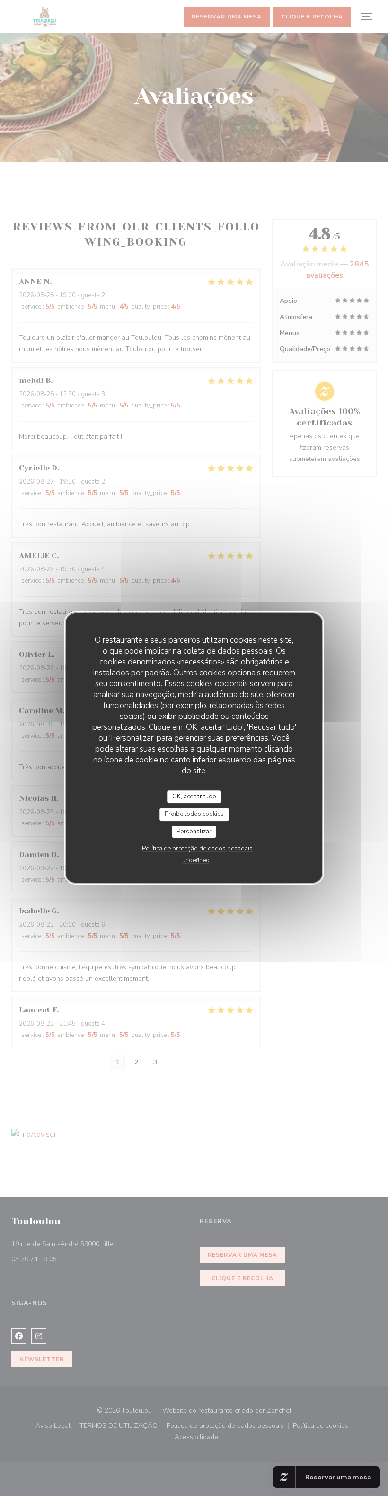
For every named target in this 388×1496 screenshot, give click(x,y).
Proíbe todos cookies (194, 814)
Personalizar (194, 831)
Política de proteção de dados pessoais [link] (197, 848)
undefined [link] (196, 860)
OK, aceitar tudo (194, 796)
